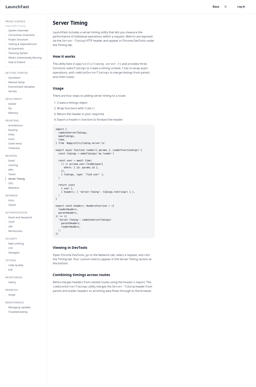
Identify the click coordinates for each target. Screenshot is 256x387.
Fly (9, 108)
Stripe (11, 294)
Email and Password (20, 217)
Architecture (15, 125)
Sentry (12, 282)
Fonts (11, 134)
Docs (216, 7)
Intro (11, 200)
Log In (241, 6)
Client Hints (15, 143)
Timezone (14, 148)
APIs (10, 169)
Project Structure (18, 39)
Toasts (12, 174)
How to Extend (16, 62)
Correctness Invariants (21, 35)
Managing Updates (19, 307)
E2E (10, 269)
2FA (10, 226)
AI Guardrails (16, 48)
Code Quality (15, 265)
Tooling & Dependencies (22, 44)
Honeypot (14, 252)
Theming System (18, 53)
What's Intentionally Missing (25, 57)
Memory (13, 112)
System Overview (18, 30)
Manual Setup (16, 82)
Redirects (13, 187)
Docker (12, 103)
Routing (13, 130)
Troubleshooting (18, 311)
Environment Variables (21, 86)
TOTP (11, 222)
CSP (10, 248)
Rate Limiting (16, 243)
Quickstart (14, 77)
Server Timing (16, 178)
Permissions (15, 231)
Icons (11, 139)
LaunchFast (17, 6)
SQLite (12, 204)
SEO (10, 183)
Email (11, 160)
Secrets (12, 91)
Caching (13, 165)
